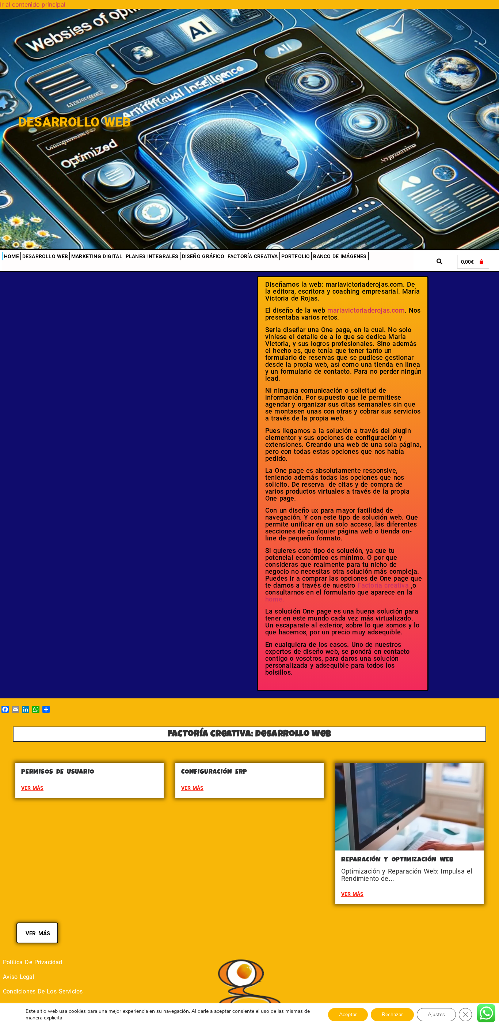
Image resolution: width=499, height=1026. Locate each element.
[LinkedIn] (25, 709)
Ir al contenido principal (32, 4)
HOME (11, 256)
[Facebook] (5, 709)
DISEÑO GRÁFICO (203, 256)
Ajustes (436, 1014)
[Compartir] (46, 709)
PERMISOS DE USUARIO (57, 772)
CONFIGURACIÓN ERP (214, 772)
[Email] (15, 709)
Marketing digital (96, 256)
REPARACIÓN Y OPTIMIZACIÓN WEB (397, 860)
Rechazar (392, 1014)
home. (274, 599)
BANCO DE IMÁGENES (339, 256)
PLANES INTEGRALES (152, 256)
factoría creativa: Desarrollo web (249, 734)
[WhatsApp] (36, 709)
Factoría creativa (253, 256)
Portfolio (295, 256)
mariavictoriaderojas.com (366, 310)
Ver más (32, 788)
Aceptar (348, 1014)
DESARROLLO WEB (45, 256)
